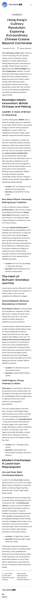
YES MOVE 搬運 (15, 4)
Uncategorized (17, 14)
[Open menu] (31, 5)
